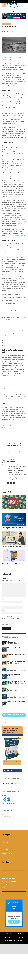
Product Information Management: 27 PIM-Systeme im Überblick (16, 655)
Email (3, 605)
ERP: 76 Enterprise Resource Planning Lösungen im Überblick (15, 648)
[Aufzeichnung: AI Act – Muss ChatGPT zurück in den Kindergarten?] (12, 519)
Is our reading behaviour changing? (12, 398)
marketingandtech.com (8, 803)
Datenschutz (4, 869)
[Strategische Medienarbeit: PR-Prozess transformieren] (12, 538)
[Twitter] (15, 1)
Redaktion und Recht (6, 24)
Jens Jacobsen (6, 31)
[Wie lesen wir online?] (14, 45)
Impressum (4, 875)
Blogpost (4, 102)
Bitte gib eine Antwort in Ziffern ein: (9, 621)
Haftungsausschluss (6, 866)
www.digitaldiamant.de (8, 853)
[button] (5, 57)
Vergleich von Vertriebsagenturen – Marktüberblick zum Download (14, 675)
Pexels (10, 430)
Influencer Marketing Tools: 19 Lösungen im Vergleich (16, 702)
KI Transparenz (5, 872)
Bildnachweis (4, 884)
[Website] (14, 483)
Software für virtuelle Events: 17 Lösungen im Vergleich (16, 688)
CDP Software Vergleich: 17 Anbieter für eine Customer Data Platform (16, 682)
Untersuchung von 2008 (17, 235)
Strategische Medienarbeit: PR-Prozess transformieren (13, 546)
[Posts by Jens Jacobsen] (3, 31)
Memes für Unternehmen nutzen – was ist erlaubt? (12, 510)
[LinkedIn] (12, 1)
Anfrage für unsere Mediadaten (8, 878)
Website (3, 610)
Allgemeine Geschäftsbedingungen (9, 881)
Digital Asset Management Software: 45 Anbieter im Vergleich (15, 641)
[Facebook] (10, 1)
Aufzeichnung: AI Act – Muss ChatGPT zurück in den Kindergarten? (12, 528)
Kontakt (3, 887)
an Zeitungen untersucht (9, 251)
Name (3, 599)
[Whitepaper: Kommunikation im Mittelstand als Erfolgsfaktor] (12, 555)
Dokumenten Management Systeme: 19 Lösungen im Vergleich (15, 695)
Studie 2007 (12, 257)
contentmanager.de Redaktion (13, 643)
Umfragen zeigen (7, 385)
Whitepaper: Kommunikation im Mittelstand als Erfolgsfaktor (11, 564)
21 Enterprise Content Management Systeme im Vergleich (16, 661)
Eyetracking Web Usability (9, 327)
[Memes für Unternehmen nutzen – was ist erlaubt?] (12, 502)
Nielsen (4, 159)
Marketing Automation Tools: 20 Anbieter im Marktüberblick (16, 668)
